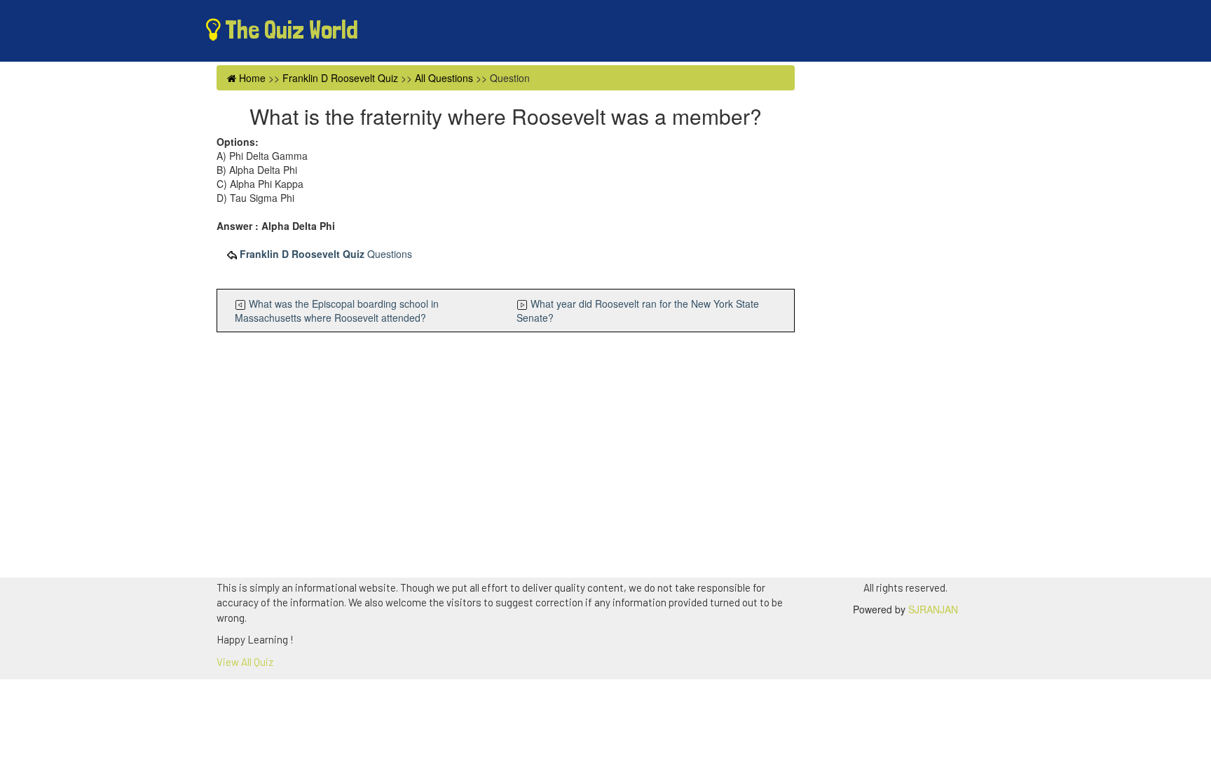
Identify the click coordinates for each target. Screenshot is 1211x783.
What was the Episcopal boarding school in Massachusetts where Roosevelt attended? (337, 311)
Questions (326, 254)
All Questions (444, 78)
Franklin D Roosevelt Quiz (340, 78)
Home (251, 78)
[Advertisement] (506, 458)
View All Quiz (245, 661)
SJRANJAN (933, 609)
